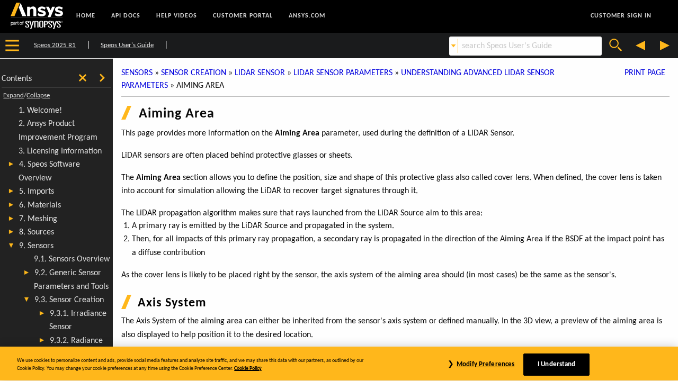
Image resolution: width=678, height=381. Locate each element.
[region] (339, 364)
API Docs (125, 16)
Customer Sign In (621, 16)
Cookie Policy (248, 368)
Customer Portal (243, 16)
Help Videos (176, 16)
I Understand (557, 364)
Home (85, 16)
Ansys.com (307, 16)
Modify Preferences (485, 364)
